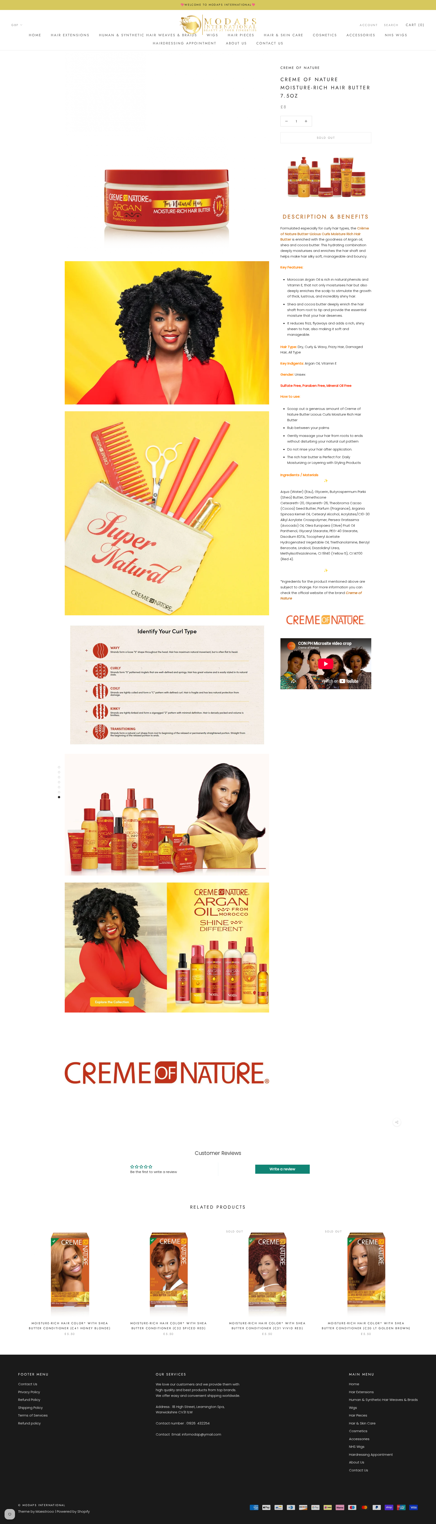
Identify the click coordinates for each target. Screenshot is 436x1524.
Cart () (415, 24)
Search (391, 25)
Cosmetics (325, 34)
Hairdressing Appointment (184, 43)
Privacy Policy (29, 1392)
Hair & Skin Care (283, 34)
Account (369, 25)
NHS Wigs (396, 34)
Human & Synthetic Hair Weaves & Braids (148, 34)
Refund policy (29, 1423)
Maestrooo (45, 1511)
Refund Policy (29, 1399)
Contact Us (269, 43)
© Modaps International (41, 1505)
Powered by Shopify (73, 1511)
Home (35, 34)
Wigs (353, 1407)
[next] (422, 1276)
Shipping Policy (30, 1407)
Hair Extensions (70, 34)
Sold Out (326, 138)
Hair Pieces (358, 1415)
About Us (236, 43)
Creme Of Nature (300, 67)
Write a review (282, 1169)
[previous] (14, 1276)
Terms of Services (33, 1415)
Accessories (361, 34)
